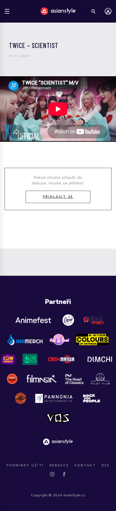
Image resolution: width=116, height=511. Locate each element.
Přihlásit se (58, 196)
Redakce (59, 465)
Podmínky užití (25, 465)
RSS (106, 465)
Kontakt (85, 465)
